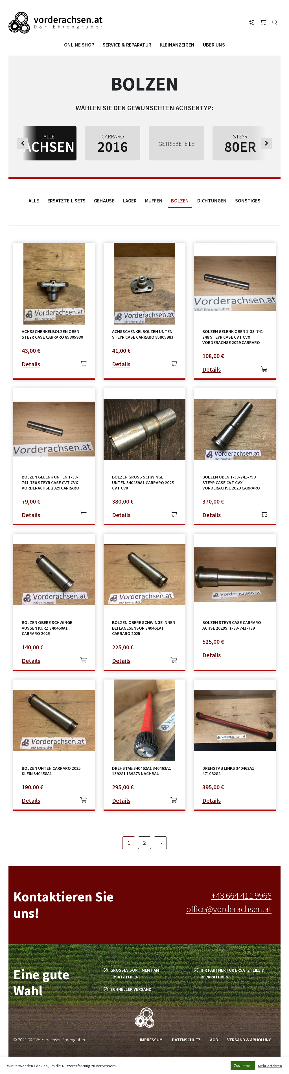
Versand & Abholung (249, 1039)
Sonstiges (247, 200)
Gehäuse (104, 200)
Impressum (151, 1039)
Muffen (154, 200)
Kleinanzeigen (177, 44)
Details (31, 364)
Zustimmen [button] (242, 1065)
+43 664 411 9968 (241, 895)
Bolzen (180, 200)
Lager (130, 200)
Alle (34, 200)
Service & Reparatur (127, 44)
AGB (214, 1039)
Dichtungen (212, 200)
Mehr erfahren (270, 1065)
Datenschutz (186, 1039)
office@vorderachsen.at (229, 909)
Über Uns (214, 44)
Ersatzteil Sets (66, 200)
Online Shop (79, 44)
